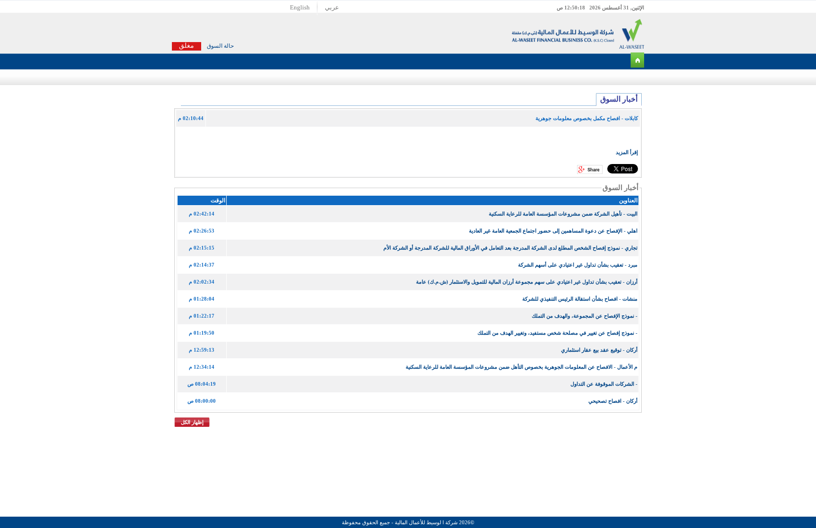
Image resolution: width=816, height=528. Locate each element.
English (300, 7)
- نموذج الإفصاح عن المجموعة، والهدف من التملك (585, 316)
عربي (332, 7)
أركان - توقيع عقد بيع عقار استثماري (599, 350)
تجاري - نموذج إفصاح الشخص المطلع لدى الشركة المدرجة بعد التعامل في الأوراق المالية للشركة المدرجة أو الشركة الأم (510, 248)
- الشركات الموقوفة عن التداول (604, 384)
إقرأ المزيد (627, 152)
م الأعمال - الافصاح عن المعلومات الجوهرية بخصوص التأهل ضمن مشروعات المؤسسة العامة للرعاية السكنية (522, 367)
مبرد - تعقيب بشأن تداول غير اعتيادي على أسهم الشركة (578, 265)
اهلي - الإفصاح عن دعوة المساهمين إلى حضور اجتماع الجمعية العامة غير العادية (553, 231)
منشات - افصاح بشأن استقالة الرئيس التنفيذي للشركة (580, 299)
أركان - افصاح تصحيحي (613, 401)
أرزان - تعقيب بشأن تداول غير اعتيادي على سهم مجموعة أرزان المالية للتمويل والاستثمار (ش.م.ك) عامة (527, 282)
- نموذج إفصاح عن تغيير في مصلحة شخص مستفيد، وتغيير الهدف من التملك (557, 333)
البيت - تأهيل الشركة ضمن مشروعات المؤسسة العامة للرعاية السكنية (563, 213)
